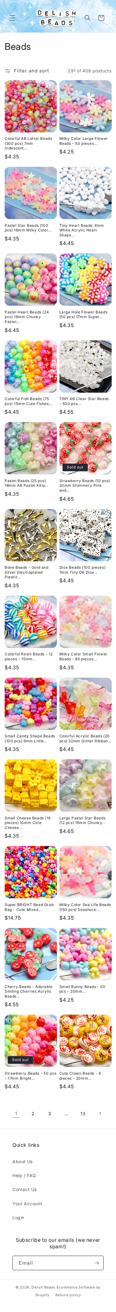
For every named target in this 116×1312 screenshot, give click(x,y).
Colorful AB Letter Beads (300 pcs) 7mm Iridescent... (28, 143)
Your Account (27, 1203)
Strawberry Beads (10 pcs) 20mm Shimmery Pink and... (84, 485)
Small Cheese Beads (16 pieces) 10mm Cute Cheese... (27, 823)
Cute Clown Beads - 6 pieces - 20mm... (80, 1076)
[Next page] (100, 1113)
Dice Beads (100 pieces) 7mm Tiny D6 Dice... (82, 570)
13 (82, 1113)
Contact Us (24, 1189)
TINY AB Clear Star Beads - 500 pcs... (84, 401)
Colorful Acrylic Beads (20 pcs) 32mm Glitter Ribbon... (85, 738)
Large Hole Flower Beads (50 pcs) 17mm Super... (83, 314)
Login (18, 1217)
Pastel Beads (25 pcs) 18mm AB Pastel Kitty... (27, 483)
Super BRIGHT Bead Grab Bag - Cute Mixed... (29, 907)
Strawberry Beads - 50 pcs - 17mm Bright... (31, 1076)
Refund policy (68, 1295)
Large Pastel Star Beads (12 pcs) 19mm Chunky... (82, 820)
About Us (22, 1161)
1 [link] (16, 1113)
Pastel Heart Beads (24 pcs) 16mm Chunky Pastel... (27, 317)
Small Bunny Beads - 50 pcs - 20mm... (82, 989)
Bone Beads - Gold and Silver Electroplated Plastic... (27, 572)
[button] (12, 18)
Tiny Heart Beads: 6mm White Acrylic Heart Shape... (82, 230)
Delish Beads (43, 1287)
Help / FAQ (24, 1175)
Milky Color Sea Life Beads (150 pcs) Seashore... (85, 907)
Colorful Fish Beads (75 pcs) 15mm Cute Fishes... (28, 401)
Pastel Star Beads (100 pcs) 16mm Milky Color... (28, 228)
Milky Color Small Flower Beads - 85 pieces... (83, 656)
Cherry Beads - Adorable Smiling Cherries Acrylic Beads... (29, 991)
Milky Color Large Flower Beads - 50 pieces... (83, 141)
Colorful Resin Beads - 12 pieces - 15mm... (29, 656)
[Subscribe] (96, 1263)
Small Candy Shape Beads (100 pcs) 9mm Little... (30, 738)
